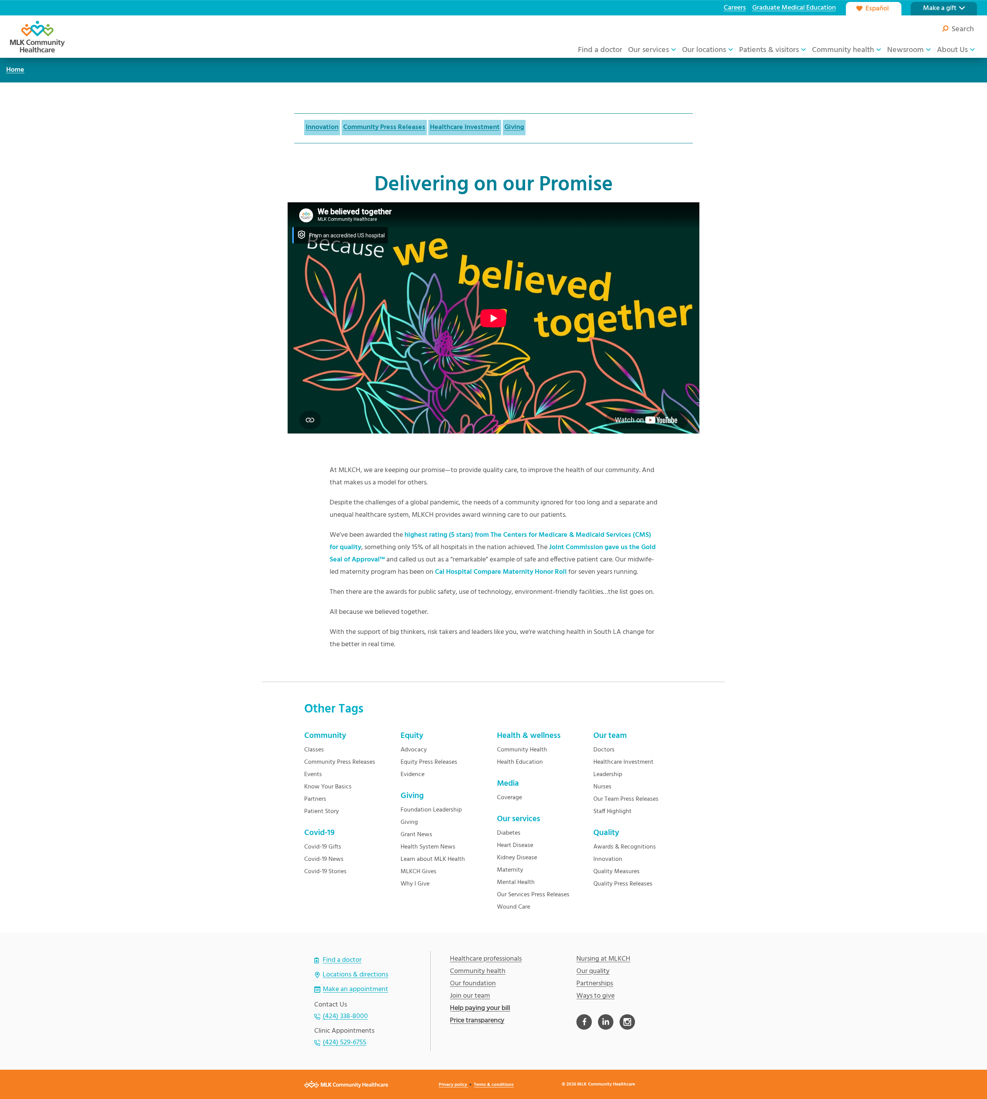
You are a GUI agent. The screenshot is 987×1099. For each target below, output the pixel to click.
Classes (314, 750)
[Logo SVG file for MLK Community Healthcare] (37, 36)
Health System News (428, 847)
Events (313, 775)
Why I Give (415, 884)
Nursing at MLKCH (603, 959)
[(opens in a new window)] (584, 1022)
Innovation (322, 127)
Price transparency (477, 1021)
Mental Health (516, 882)
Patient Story (321, 812)
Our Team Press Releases (626, 799)
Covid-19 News (324, 859)
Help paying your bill (480, 1008)
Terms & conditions (494, 1085)
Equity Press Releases (429, 762)
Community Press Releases (384, 127)
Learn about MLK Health (433, 859)
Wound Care (513, 907)
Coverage (509, 798)
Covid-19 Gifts (322, 847)
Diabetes (508, 833)
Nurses (602, 787)
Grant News (416, 835)
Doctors (604, 750)
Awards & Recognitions (624, 847)
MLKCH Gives (418, 872)
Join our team (470, 996)
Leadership (607, 775)
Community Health (522, 750)
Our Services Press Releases (533, 895)
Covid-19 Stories (325, 872)
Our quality (593, 971)
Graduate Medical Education (794, 7)
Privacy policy (453, 1085)
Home (15, 70)
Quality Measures (616, 872)
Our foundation (473, 984)
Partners (315, 799)
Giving (514, 127)
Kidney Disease (517, 858)
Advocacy (414, 750)
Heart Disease (515, 845)
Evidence (412, 775)
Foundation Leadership (431, 810)
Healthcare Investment (465, 127)
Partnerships (594, 984)
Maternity (510, 870)
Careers (735, 7)
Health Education (520, 762)
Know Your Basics (328, 787)
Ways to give (595, 996)
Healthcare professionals (486, 959)
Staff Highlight (612, 812)
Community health (477, 971)
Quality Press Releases (622, 884)
